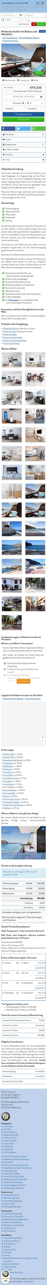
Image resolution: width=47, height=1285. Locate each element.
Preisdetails (8, 87)
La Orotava (8, 784)
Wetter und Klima (11, 1241)
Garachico (8, 772)
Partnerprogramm (12, 1198)
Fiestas (7, 1255)
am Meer (7, 1129)
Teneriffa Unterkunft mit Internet (18, 1168)
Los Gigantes (9, 793)
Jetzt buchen (23, 120)
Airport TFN (8, 757)
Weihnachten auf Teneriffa (15, 1220)
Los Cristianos (9, 790)
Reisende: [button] (22, 103)
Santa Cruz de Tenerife (13, 805)
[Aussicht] (11, 510)
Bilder (35, 80)
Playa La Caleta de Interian (15, 341)
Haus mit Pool (10, 1138)
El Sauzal (7, 769)
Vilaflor (6, 808)
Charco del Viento (11, 343)
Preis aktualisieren (23, 114)
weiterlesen (23, 681)
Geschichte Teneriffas (13, 1273)
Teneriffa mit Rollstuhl (14, 1177)
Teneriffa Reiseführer (13, 1238)
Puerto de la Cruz (11, 799)
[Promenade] (11, 566)
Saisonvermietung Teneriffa (16, 1165)
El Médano (8, 766)
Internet (9, 109)
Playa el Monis (9, 332)
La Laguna (7, 781)
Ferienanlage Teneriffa (14, 1188)
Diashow (39, 73)
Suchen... (41, 24)
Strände (7, 1247)
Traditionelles (10, 1267)
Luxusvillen (9, 1144)
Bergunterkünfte (11, 1135)
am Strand (8, 1126)
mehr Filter (22, 24)
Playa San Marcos (10, 41)
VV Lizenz (8, 1162)
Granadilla (8, 775)
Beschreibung (10, 80)
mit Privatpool (10, 1152)
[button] (35, 15)
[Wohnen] (11, 360)
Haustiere (32, 109)
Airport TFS (8, 754)
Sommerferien (10, 1228)
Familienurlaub (10, 1171)
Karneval (8, 1252)
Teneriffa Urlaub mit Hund (15, 1156)
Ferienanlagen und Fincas (15, 1185)
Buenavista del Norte (12, 760)
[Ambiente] (11, 585)
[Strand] (35, 529)
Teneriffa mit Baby (12, 1174)
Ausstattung (24, 80)
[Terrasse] (35, 491)
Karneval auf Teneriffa (13, 1217)
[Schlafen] (11, 472)
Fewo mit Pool (10, 1141)
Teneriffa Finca (10, 1132)
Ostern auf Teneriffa (13, 1222)
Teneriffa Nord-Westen (29, 38)
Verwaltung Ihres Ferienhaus (16, 1159)
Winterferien (9, 1231)
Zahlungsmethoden (12, 1207)
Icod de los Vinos (11, 778)
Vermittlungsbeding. (13, 1201)
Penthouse (8, 1147)
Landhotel (8, 1149)
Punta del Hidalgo (11, 802)
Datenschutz (9, 1204)
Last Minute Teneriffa (13, 1214)
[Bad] (35, 472)
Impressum (28, 1282)
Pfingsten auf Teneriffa (14, 1225)
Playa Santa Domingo (12, 338)
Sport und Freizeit (12, 1264)
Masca (6, 796)
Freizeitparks (9, 1244)
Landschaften (10, 1250)
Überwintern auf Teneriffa (15, 1179)
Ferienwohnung (10, 38)
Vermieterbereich (11, 1195)
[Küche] (35, 435)
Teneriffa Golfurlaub (13, 1182)
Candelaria (8, 763)
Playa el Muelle (10, 335)
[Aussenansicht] (11, 529)
